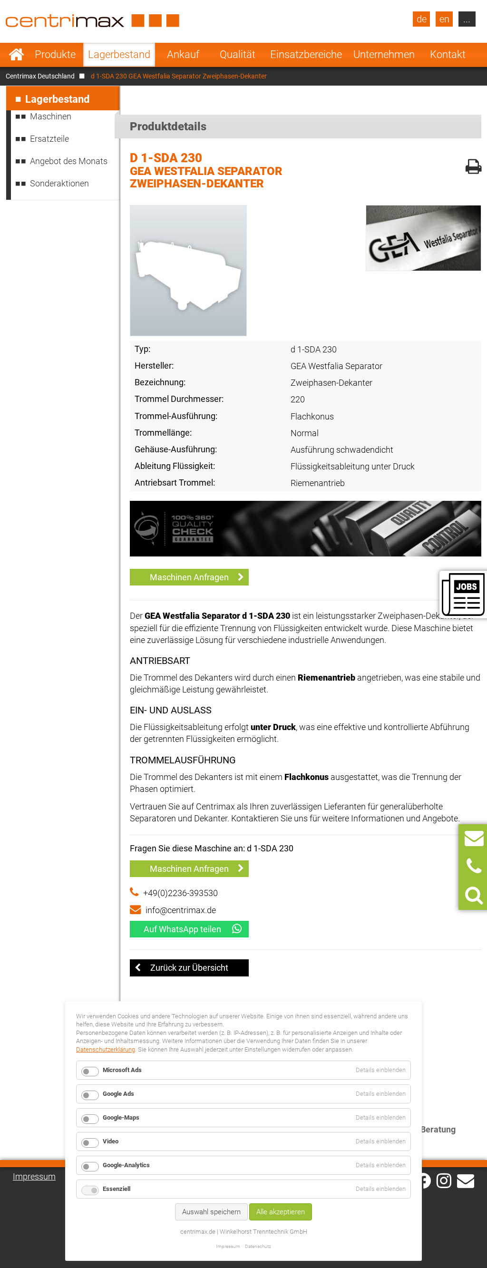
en (444, 19)
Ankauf (183, 54)
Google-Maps (121, 1117)
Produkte (55, 54)
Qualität (237, 54)
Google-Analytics (126, 1165)
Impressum (34, 1176)
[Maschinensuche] (474, 895)
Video (110, 1141)
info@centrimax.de (181, 910)
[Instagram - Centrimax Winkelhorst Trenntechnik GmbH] (444, 1180)
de (422, 19)
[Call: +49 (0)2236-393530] (474, 867)
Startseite (16, 55)
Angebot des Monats (68, 161)
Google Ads (118, 1093)
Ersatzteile (49, 139)
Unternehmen (384, 54)
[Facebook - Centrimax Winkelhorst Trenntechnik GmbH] (423, 1181)
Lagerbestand (119, 54)
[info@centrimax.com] (465, 1180)
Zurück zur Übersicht (189, 968)
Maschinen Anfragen (189, 577)
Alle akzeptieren (280, 1212)
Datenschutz (258, 1246)
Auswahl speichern (211, 1212)
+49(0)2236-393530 (180, 893)
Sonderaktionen (59, 183)
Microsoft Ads (122, 1069)
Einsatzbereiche (306, 54)
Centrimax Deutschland (40, 76)
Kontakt (448, 54)
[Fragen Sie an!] (474, 838)
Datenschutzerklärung (105, 1049)
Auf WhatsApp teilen (182, 929)
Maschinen (50, 116)
